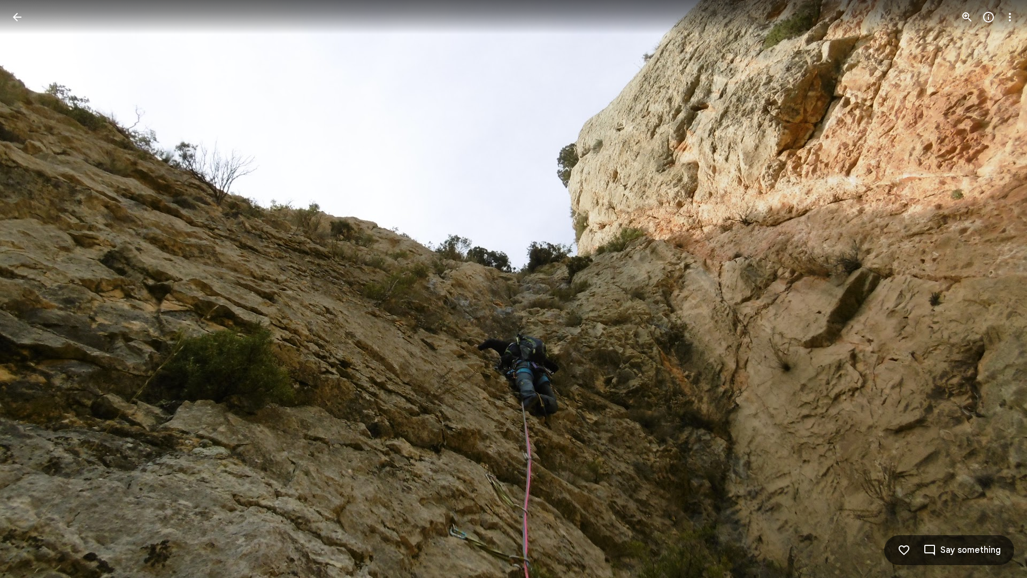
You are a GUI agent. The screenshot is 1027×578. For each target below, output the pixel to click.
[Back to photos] (17, 17)
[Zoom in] (967, 17)
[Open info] (988, 17)
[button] (30, 289)
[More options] (1010, 17)
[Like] (904, 550)
